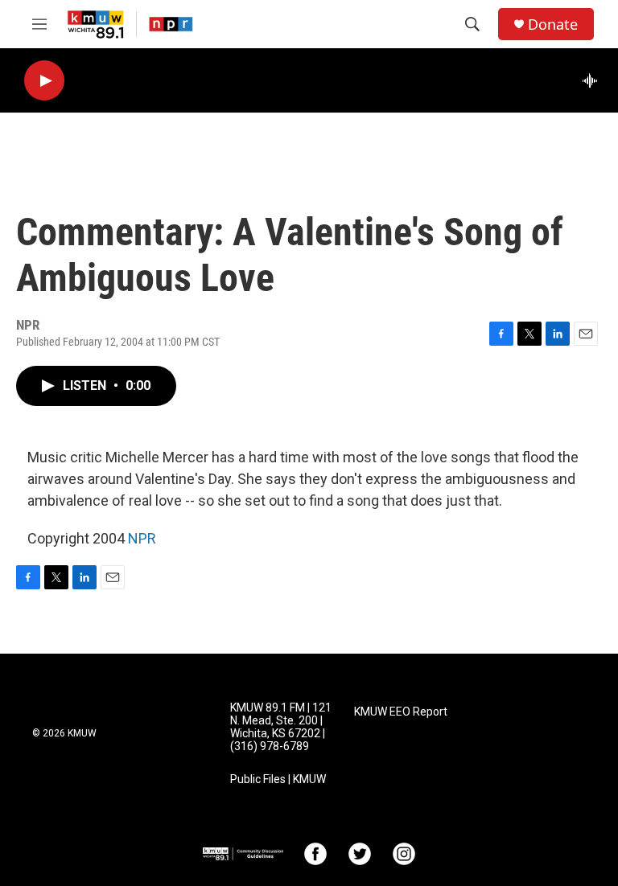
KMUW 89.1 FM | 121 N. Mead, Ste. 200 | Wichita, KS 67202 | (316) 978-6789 (281, 727)
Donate (553, 24)
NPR (142, 538)
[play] (44, 81)
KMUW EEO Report (400, 712)
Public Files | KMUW (278, 779)
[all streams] (594, 80)
